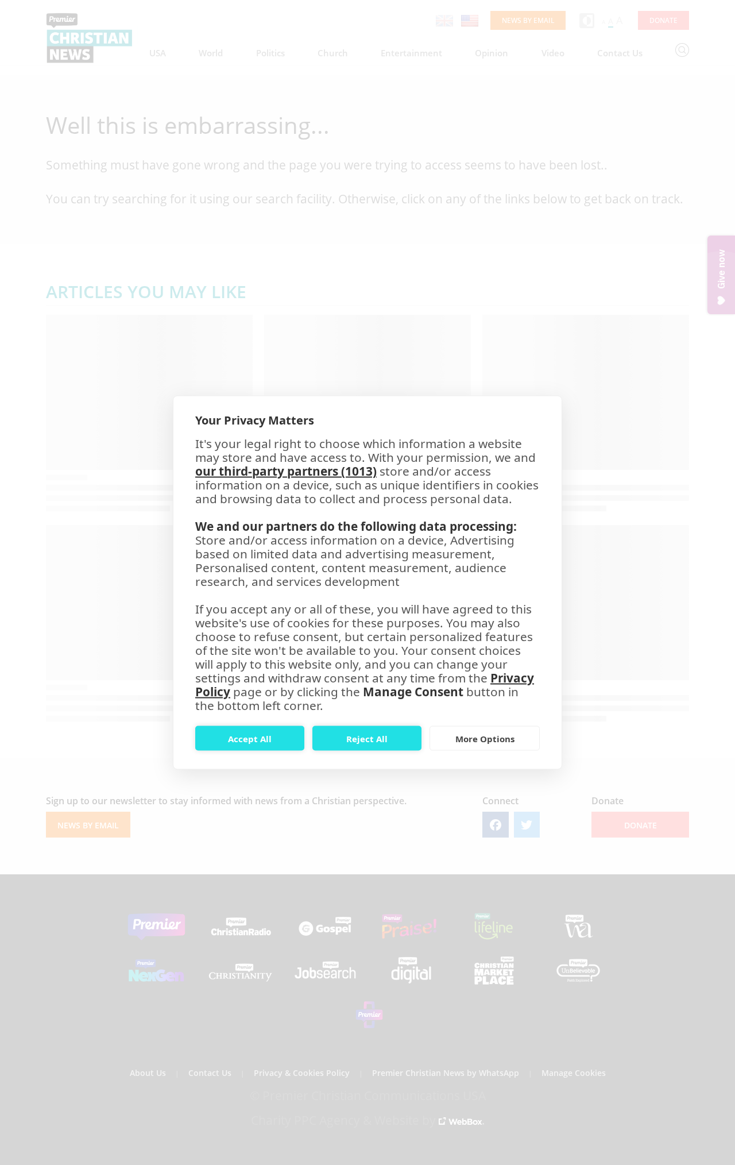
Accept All (250, 738)
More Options (484, 738)
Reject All (367, 738)
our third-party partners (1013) (286, 471)
